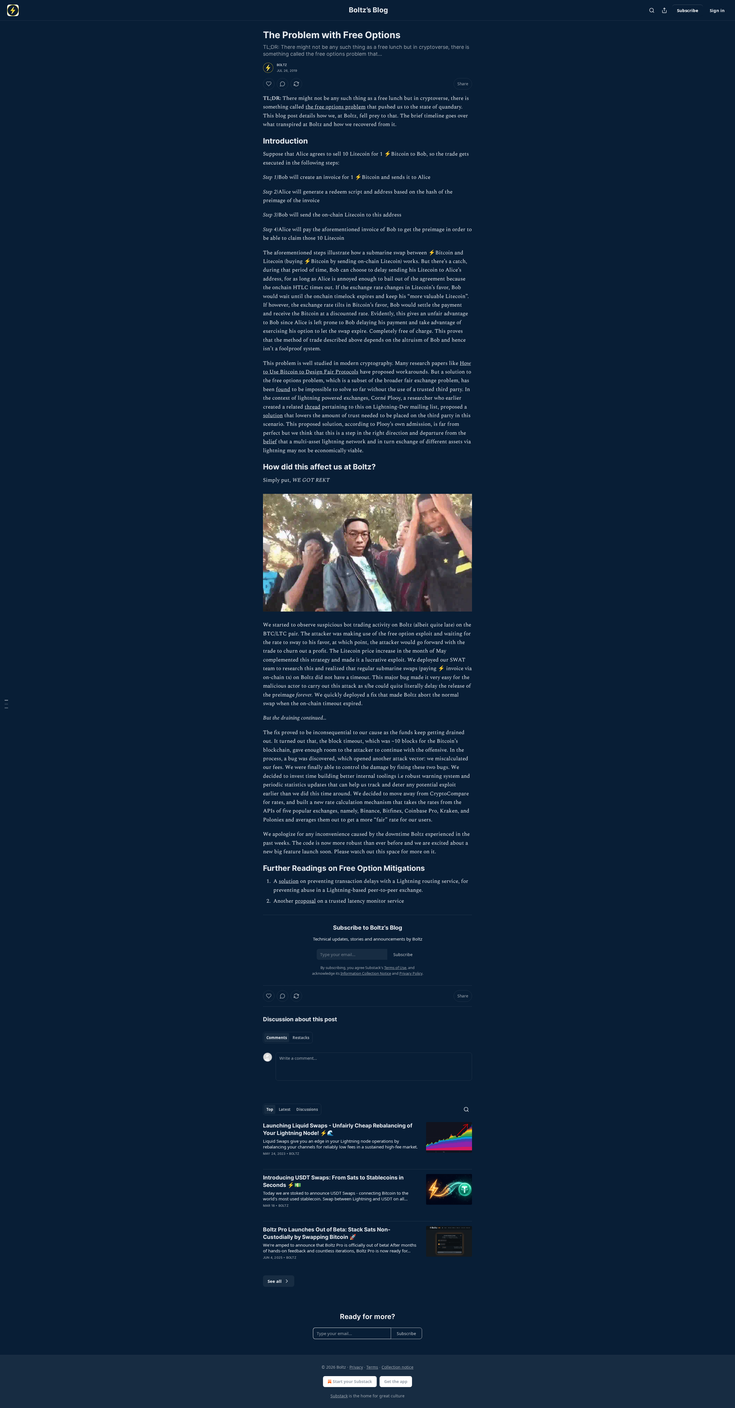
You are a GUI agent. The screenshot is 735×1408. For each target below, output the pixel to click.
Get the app (395, 1381)
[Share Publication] (664, 10)
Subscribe (687, 10)
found (283, 389)
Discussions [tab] (307, 1109)
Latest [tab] (285, 1109)
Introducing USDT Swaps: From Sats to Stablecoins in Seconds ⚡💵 (333, 1181)
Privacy (356, 1367)
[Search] (651, 10)
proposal (305, 901)
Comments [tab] (276, 1037)
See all (275, 1281)
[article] (367, 1143)
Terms (372, 1367)
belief (270, 442)
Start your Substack (352, 1381)
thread (312, 407)
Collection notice (397, 1367)
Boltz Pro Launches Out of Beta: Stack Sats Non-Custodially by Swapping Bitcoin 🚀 (326, 1233)
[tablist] (288, 1037)
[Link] (255, 141)
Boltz (282, 65)
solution (273, 415)
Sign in (717, 10)
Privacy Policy (410, 973)
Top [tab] (269, 1109)
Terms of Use (395, 967)
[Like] (268, 84)
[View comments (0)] (282, 84)
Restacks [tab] (301, 1037)
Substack (339, 1396)
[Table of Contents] (6, 704)
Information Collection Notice (366, 973)
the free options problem (335, 107)
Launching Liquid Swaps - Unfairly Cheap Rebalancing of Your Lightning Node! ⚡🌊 (337, 1129)
